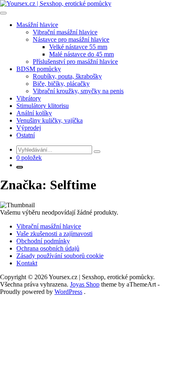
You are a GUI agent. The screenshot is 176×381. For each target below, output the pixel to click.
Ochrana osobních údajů (47, 248)
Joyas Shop (84, 284)
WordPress (68, 291)
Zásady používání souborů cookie (60, 255)
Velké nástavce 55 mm (78, 46)
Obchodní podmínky (43, 241)
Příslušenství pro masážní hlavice (75, 61)
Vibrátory (28, 98)
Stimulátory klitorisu (42, 105)
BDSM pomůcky (38, 68)
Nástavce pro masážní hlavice (71, 39)
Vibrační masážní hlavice (65, 32)
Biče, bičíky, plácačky (61, 83)
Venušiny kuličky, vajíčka (49, 120)
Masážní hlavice (37, 24)
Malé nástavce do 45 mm (81, 54)
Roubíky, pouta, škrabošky (67, 76)
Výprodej (28, 127)
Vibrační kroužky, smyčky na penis (78, 90)
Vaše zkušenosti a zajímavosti (54, 233)
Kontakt (26, 263)
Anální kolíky (34, 113)
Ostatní (25, 135)
